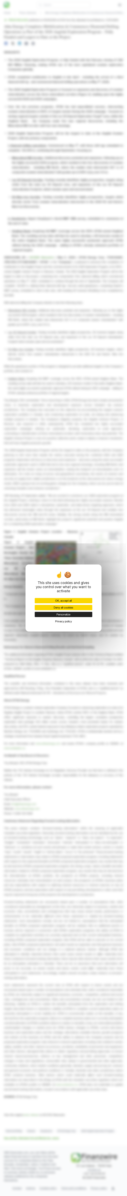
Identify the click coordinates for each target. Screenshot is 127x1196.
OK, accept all (63, 600)
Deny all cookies (63, 607)
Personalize (63, 614)
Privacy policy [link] (63, 621)
